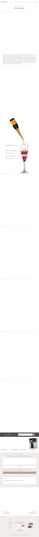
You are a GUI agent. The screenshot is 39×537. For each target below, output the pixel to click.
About (10, 521)
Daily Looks (10, 522)
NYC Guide (10, 524)
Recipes (10, 527)
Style (10, 525)
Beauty (10, 528)
